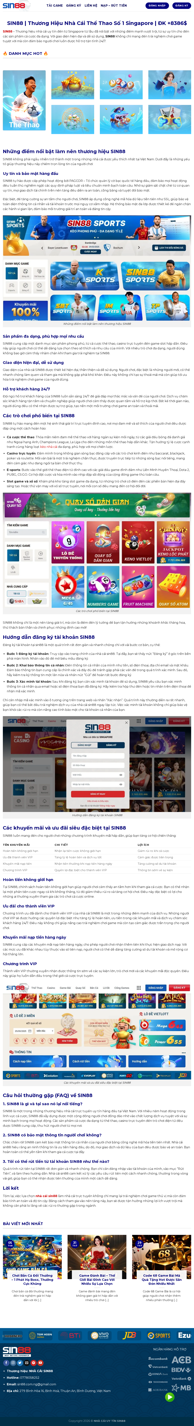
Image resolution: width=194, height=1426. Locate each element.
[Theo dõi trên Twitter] (20, 1363)
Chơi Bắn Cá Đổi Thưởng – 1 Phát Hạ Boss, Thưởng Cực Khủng (32, 1280)
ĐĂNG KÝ (73, 5)
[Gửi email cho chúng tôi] (27, 1363)
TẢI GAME (54, 5)
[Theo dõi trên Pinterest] (34, 1363)
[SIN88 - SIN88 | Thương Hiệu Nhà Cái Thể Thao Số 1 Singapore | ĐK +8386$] (22, 5)
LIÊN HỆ (91, 5)
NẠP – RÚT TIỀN (114, 5)
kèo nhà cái (48, 447)
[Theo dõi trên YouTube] (40, 1363)
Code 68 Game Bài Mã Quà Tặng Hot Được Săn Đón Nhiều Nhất (162, 1280)
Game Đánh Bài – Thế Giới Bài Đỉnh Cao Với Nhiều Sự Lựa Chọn (97, 1280)
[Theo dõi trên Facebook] (6, 1363)
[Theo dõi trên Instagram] (13, 1363)
